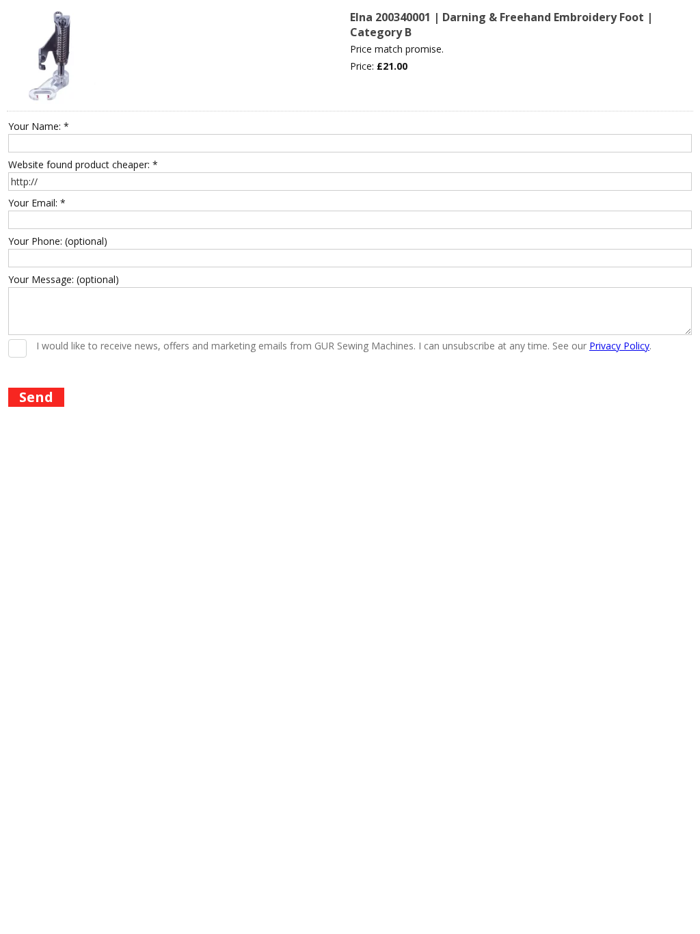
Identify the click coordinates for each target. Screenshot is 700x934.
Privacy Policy (619, 345)
